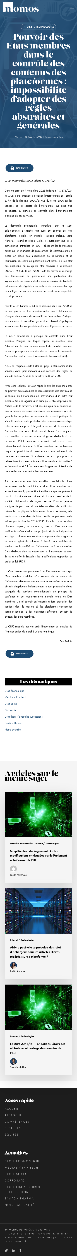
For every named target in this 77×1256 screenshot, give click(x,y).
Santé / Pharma (13, 723)
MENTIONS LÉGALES (40, 1237)
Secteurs (13, 1128)
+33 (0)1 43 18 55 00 (21, 1233)
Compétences (17, 1122)
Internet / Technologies (38, 26)
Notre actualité (13, 729)
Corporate (10, 710)
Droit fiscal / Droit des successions (24, 716)
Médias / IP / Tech (15, 697)
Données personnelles (21, 843)
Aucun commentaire (54, 136)
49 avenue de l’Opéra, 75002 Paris (27, 1229)
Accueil (12, 1109)
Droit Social (11, 704)
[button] (72, 7)
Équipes (12, 1134)
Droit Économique (14, 691)
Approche (13, 1115)
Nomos (18, 136)
